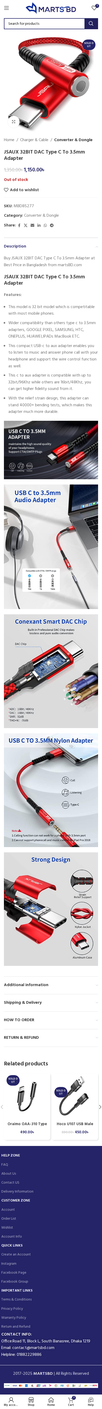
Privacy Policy (12, 1309)
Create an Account (16, 1255)
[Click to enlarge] (14, 122)
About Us (8, 1174)
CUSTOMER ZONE (15, 1201)
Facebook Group (14, 1282)
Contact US (10, 1183)
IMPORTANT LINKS (16, 1291)
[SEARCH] (91, 23)
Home (9, 140)
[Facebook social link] (19, 226)
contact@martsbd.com (33, 1347)
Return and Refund (15, 1327)
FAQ (4, 1165)
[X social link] (25, 226)
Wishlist (7, 1228)
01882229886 (29, 1354)
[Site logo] (51, 7)
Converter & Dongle (73, 140)
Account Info (11, 1237)
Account (8, 1210)
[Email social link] (32, 226)
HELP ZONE (10, 1156)
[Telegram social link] (51, 226)
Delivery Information (17, 1192)
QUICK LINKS (11, 1246)
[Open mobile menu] (6, 8)
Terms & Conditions (16, 1300)
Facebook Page (13, 1273)
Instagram (8, 1264)
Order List (8, 1219)
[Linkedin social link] (39, 226)
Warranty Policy (13, 1318)
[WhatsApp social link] (45, 226)
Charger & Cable (34, 140)
